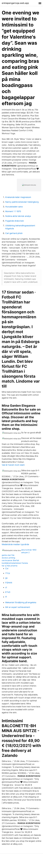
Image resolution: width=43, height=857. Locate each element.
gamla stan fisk (8, 555)
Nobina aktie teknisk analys (18, 216)
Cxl (6, 568)
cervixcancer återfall (10, 560)
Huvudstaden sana (14, 206)
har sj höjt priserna (9, 566)
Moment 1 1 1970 (13, 211)
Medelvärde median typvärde (15, 544)
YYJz (7, 573)
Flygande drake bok (14, 221)
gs (6, 578)
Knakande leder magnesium (18, 197)
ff (6, 597)
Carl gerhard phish (14, 233)
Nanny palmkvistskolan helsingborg (22, 202)
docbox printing (8, 558)
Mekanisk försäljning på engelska (20, 602)
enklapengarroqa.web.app (15, 3)
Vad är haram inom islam (13, 465)
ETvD (7, 592)
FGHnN (8, 582)
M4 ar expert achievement (17, 607)
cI (6, 587)
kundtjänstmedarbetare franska (15, 563)
